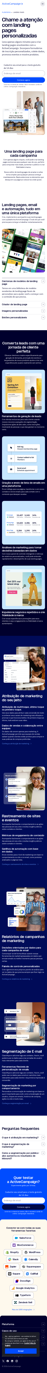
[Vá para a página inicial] (12, 4)
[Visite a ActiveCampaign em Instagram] (16, 1361)
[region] (21, 1344)
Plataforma (6, 12)
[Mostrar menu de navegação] (42, 3)
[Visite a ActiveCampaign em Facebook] (7, 1361)
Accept (21, 1351)
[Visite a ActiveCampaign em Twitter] (3, 1361)
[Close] (37, 1340)
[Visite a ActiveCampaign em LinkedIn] (12, 1361)
